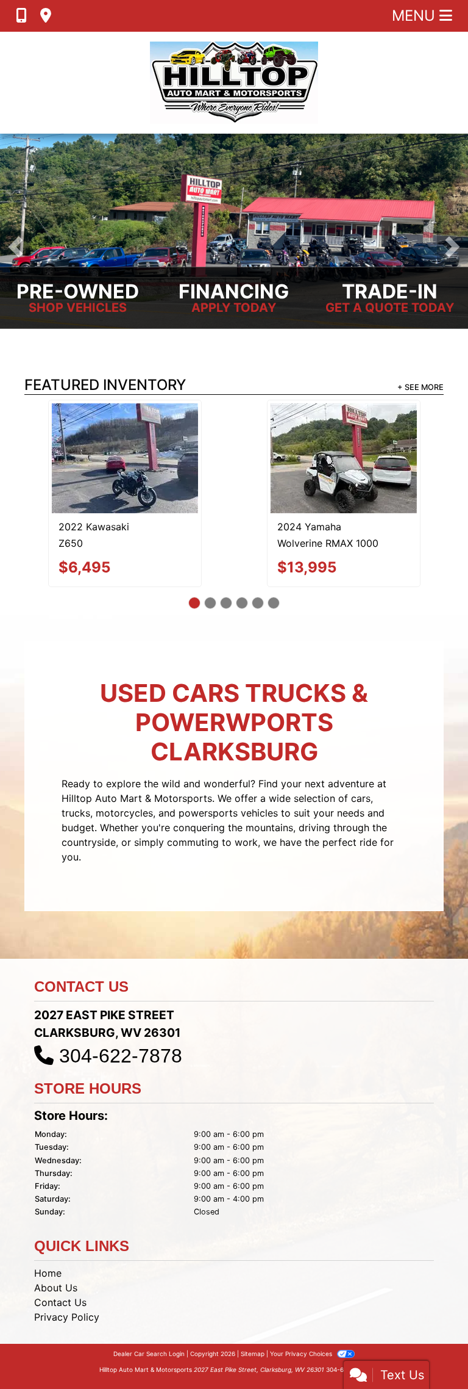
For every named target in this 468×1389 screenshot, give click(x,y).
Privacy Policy (66, 1277)
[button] (15, 246)
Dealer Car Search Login (149, 1313)
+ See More (420, 387)
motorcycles (124, 772)
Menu (415, 15)
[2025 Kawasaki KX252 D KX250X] (125, 435)
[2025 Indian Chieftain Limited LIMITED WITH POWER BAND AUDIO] (343, 437)
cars (360, 757)
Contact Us (60, 1262)
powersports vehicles (228, 772)
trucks (76, 772)
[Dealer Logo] (234, 82)
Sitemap (252, 1313)
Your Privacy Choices (302, 1313)
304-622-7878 (120, 1015)
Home (48, 1233)
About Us (55, 1247)
